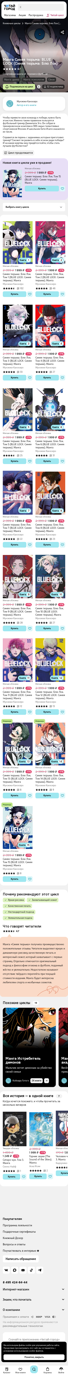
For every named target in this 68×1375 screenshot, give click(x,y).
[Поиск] (34, 1369)
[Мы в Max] (14, 1270)
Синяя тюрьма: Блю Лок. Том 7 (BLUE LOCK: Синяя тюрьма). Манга (17, 528)
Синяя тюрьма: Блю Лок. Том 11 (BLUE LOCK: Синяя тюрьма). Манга (17, 695)
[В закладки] (62, 188)
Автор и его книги (26, 105)
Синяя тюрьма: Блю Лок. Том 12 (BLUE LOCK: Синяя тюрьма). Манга (50, 695)
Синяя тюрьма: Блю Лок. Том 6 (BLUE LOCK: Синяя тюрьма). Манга (49, 444)
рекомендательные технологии (23, 1326)
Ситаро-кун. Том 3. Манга (13, 1161)
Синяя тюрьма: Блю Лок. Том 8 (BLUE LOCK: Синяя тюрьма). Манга (49, 528)
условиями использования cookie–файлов (23, 1351)
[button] (39, 87)
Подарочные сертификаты (19, 1231)
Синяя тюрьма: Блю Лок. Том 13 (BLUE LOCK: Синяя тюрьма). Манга (18, 778)
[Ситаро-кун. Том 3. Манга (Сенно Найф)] (15, 1127)
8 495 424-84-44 (15, 1282)
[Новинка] (7, 721)
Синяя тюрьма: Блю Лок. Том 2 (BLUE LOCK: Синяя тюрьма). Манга (49, 277)
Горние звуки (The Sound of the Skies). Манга (40, 1159)
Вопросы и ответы (14, 1244)
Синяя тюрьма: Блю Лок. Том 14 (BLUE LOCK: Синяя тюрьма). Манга (50, 778)
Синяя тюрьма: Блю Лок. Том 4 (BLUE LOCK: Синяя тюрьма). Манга (49, 361)
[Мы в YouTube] (23, 1270)
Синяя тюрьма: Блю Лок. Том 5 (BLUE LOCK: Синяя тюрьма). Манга (17, 444)
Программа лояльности (17, 1225)
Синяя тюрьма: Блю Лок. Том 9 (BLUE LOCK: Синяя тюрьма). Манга (17, 611)
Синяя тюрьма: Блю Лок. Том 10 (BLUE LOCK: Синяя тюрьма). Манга (49, 611)
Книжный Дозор (13, 1238)
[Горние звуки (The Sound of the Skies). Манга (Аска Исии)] (41, 1127)
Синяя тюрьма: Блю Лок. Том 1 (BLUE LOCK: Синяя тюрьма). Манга (17, 277)
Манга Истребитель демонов (23, 1060)
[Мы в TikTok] (31, 1270)
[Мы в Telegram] (39, 1270)
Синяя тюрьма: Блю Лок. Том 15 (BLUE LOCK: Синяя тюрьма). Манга (43, 179)
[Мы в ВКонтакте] (6, 1270)
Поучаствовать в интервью (19, 1250)
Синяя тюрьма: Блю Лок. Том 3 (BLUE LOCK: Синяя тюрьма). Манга (17, 361)
